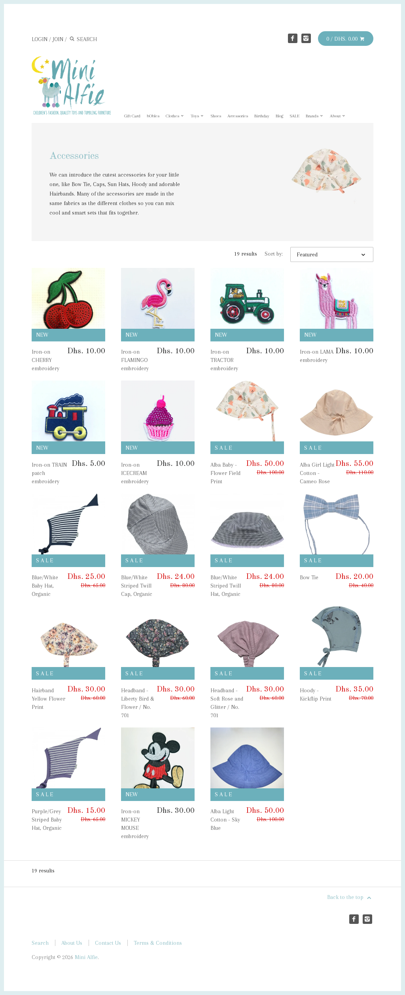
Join (58, 39)
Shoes (215, 116)
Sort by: (274, 254)
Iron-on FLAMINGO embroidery (135, 360)
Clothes (173, 116)
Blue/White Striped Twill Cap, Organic (136, 585)
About (336, 116)
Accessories (237, 116)
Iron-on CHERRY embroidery (45, 360)
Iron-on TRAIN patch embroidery (49, 473)
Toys (195, 116)
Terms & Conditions (158, 943)
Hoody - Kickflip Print (315, 694)
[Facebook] (292, 38)
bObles (153, 116)
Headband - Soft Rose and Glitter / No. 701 (226, 702)
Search (40, 943)
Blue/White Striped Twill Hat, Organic (225, 585)
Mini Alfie (86, 957)
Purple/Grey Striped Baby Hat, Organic (47, 819)
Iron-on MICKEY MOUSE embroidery (135, 823)
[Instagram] (306, 38)
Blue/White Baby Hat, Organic (45, 585)
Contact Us (108, 943)
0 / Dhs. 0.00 (342, 39)
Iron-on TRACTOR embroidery (224, 360)
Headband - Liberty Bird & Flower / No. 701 (137, 702)
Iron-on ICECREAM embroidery (135, 473)
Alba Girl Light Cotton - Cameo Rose (317, 473)
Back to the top (346, 897)
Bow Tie (309, 577)
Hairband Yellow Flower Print (48, 698)
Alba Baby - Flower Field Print (225, 473)
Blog (279, 116)
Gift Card (132, 116)
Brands (313, 116)
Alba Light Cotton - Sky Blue (225, 819)
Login (39, 39)
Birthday (261, 116)
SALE (294, 116)
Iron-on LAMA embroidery (316, 356)
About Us (71, 943)
